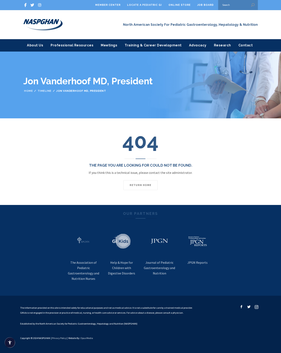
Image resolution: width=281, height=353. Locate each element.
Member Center (108, 5)
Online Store (179, 5)
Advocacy (198, 45)
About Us (35, 45)
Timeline (44, 90)
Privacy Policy (59, 338)
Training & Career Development (153, 45)
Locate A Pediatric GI (144, 5)
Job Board (205, 5)
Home (28, 90)
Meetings (109, 45)
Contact (245, 45)
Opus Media (86, 338)
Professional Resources (72, 45)
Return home (140, 185)
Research (222, 45)
